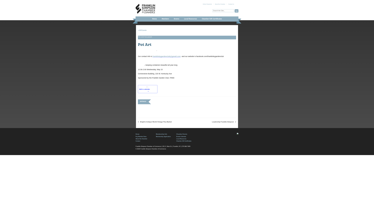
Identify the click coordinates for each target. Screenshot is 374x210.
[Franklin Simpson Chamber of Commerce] (145, 12)
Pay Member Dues (141, 136)
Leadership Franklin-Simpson (223, 122)
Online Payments (207, 4)
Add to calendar (144, 89)
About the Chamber (220, 4)
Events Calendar (181, 136)
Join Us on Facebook (237, 3)
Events (176, 18)
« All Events (142, 30)
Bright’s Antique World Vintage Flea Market (156, 122)
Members (165, 18)
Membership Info (161, 134)
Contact (138, 141)
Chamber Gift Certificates (212, 18)
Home (154, 18)
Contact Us (231, 4)
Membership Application (163, 136)
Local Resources (190, 18)
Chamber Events (181, 134)
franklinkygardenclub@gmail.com (167, 56)
